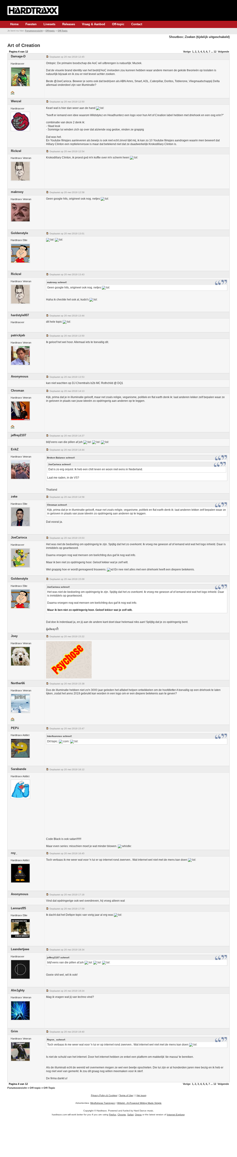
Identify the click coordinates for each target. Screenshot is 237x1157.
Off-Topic (63, 30)
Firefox (112, 1114)
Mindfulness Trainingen (102, 1103)
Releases (68, 24)
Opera (138, 1114)
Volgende (223, 51)
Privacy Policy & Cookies (104, 1095)
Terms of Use (126, 1095)
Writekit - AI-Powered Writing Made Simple (139, 1103)
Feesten (31, 24)
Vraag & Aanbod (93, 24)
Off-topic (118, 24)
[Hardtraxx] (32, 10)
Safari (130, 1114)
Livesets (49, 24)
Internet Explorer (175, 1114)
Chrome (122, 1114)
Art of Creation (23, 45)
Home (14, 24)
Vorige (187, 51)
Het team (141, 1095)
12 (215, 51)
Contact (136, 24)
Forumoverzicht (34, 30)
